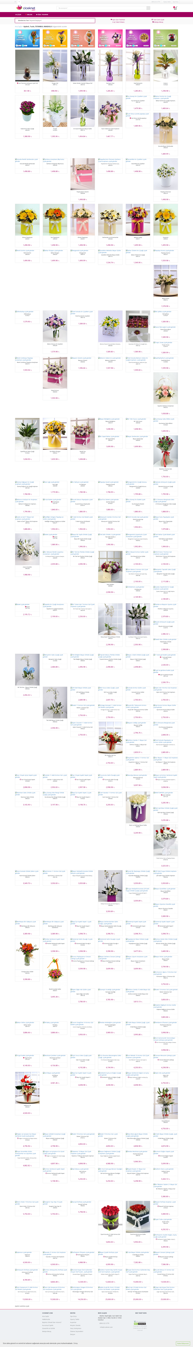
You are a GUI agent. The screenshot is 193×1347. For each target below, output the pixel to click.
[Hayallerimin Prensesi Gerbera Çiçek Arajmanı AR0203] (110, 160)
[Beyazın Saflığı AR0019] (136, 723)
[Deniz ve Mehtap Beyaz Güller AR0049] (138, 807)
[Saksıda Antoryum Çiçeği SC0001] (165, 483)
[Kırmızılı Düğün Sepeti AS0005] (165, 1153)
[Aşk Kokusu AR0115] (80, 1169)
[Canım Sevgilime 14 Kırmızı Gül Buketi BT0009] (83, 1024)
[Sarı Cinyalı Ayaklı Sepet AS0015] (83, 776)
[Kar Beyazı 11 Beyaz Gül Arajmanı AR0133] (165, 759)
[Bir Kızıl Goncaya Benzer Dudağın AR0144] (110, 1170)
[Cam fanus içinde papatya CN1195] (138, 115)
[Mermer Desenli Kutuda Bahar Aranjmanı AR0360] (110, 326)
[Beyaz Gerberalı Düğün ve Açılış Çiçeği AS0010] (138, 1074)
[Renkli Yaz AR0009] (83, 434)
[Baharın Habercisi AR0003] (109, 358)
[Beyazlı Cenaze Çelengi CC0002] (165, 1253)
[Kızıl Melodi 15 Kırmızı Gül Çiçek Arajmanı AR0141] (138, 1056)
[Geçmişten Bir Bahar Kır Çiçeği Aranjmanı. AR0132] (138, 326)
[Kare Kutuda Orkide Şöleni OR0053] (27, 872)
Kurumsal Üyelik (47, 1325)
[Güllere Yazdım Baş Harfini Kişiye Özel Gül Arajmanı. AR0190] (110, 1271)
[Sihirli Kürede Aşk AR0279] (137, 517)
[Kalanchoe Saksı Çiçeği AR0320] (27, 111)
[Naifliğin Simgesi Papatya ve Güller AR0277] (55, 518)
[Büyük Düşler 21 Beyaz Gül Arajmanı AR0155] (138, 1170)
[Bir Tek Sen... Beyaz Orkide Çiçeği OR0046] (27, 670)
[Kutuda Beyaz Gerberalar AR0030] (165, 128)
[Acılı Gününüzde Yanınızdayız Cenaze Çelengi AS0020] (165, 1039)
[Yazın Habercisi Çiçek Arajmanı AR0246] (110, 111)
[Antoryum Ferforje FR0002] (26, 1270)
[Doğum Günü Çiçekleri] (27, 38)
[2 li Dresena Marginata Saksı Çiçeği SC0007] (165, 501)
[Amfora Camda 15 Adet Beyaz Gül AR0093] (138, 991)
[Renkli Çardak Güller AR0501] (55, 971)
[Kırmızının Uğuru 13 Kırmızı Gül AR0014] (165, 973)
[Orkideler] (55, 38)
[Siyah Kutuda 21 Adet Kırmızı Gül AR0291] (110, 1217)
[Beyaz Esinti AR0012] (165, 281)
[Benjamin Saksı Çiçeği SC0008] (55, 656)
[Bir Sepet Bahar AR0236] (108, 436)
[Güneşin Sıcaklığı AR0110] (109, 990)
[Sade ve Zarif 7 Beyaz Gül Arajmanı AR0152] (27, 518)
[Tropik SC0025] (55, 111)
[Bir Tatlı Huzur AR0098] (136, 419)
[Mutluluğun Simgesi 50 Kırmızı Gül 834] (83, 1288)
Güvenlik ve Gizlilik (48, 1328)
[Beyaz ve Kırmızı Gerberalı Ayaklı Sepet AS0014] (165, 776)
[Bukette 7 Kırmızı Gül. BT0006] (165, 451)
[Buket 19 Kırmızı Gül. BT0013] (110, 1135)
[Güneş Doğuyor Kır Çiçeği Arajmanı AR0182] (27, 483)
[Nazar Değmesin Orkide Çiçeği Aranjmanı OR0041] (110, 1153)
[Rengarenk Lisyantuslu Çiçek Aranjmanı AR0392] (138, 536)
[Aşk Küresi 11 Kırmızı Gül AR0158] (55, 872)
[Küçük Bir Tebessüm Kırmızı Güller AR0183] (138, 706)
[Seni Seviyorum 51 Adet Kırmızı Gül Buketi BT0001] (27, 1288)
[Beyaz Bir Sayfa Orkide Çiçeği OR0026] (83, 536)
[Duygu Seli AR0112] (55, 65)
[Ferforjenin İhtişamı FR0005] (82, 1252)
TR (19, 2)
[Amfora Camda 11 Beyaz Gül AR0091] (138, 741)
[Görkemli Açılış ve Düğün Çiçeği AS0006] (110, 1074)
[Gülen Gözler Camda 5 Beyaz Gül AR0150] (83, 65)
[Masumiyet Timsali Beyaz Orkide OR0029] (110, 619)
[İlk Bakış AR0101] (51, 1023)
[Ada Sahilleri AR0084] (110, 567)
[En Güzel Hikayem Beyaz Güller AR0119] (83, 111)
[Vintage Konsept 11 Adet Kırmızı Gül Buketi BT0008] (110, 706)
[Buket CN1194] (22, 604)
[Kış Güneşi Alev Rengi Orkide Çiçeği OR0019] (55, 794)
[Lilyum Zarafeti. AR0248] (27, 549)
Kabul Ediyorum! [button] (183, 1343)
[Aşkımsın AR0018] (23, 1252)
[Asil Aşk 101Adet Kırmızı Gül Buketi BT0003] (138, 1288)
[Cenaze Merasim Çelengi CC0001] (165, 1056)
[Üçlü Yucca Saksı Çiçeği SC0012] (83, 1056)
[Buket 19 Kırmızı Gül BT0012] (83, 1134)
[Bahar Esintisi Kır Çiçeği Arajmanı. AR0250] (165, 97)
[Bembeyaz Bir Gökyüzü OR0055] (27, 923)
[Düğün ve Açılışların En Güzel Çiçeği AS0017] (55, 1153)
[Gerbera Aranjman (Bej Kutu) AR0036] (55, 160)
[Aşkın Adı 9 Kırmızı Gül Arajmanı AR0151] (165, 689)
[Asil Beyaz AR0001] (51, 1073)
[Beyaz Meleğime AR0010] (109, 419)
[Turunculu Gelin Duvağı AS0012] (110, 776)
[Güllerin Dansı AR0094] (163, 1169)
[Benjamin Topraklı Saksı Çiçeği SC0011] (165, 570)
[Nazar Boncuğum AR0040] (164, 327)
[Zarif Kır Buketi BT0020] (108, 500)
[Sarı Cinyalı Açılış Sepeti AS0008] (27, 776)
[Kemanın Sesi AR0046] (110, 65)
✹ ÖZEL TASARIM (42, 14)
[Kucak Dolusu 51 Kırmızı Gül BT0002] (165, 1271)
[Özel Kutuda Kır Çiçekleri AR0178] (83, 313)
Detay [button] (75, 1343)
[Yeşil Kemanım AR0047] (138, 65)
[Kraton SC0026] (165, 65)
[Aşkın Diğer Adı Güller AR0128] (83, 991)
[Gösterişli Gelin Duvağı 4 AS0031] (110, 940)
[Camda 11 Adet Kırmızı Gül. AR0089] (55, 776)
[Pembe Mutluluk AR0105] (136, 1152)
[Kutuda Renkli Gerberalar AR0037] (27, 160)
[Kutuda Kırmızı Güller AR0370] (138, 689)
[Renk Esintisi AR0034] (24, 251)
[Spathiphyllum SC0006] (163, 358)
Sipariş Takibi (74, 1319)
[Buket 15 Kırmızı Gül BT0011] (165, 990)
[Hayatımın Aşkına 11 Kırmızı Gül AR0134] (138, 759)
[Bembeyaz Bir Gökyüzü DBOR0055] (55, 923)
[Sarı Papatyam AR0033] (55, 220)
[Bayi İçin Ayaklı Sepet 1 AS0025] (83, 923)
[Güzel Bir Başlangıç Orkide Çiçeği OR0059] (138, 872)
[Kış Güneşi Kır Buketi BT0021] (138, 501)
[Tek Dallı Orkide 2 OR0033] (109, 535)
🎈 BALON (28, 14)
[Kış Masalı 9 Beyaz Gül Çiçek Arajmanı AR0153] (138, 619)
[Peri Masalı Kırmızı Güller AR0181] (138, 553)
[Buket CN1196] (50, 535)
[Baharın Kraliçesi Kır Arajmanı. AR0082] (27, 501)
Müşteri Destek (75, 1325)
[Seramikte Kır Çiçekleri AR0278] (138, 160)
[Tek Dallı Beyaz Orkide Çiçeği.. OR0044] (55, 702)
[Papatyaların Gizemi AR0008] (83, 174)
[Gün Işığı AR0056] (51, 482)
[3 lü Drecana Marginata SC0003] (165, 724)
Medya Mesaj (46, 1331)
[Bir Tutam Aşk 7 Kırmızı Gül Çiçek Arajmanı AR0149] (83, 605)
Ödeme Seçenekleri (76, 1331)
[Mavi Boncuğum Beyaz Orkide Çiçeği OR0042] (138, 1135)
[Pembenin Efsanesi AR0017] (165, 1023)
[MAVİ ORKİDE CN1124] (163, 793)
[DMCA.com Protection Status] (140, 1323)
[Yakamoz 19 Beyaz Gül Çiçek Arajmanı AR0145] (83, 1153)
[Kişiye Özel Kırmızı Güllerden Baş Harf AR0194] (138, 1271)
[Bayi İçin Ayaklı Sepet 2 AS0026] (83, 794)
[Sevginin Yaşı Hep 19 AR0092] (55, 1203)
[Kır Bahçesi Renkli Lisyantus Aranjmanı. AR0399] (55, 553)
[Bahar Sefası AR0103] (24, 1023)
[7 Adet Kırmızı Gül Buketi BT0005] (83, 518)
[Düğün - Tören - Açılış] (82, 38)
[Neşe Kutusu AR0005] (55, 373)
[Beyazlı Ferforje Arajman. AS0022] (165, 1203)
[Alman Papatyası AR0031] (83, 220)
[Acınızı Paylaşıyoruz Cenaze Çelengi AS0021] (83, 958)
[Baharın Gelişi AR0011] (138, 220)
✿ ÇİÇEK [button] (18, 14)
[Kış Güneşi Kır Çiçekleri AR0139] (138, 97)
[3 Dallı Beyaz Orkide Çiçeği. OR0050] (138, 1024)
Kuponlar (73, 1322)
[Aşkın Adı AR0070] (161, 1073)
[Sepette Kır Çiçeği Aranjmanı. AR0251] (55, 605)
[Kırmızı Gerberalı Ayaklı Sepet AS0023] (55, 1170)
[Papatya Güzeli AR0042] (108, 482)
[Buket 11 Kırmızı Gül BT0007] (83, 705)
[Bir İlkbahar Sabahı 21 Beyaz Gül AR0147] (165, 1185)
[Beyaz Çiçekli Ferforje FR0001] (110, 1253)
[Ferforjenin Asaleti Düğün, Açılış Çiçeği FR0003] (165, 1236)
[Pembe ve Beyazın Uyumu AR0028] (165, 605)
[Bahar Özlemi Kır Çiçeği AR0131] (138, 252)
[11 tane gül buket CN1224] (164, 655)
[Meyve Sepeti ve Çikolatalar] (138, 38)
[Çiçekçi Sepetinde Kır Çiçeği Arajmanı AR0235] (165, 588)
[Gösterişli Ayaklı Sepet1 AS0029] (165, 923)
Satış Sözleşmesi (75, 1328)
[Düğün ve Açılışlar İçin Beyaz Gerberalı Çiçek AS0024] (27, 1135)
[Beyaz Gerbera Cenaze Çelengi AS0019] (110, 958)
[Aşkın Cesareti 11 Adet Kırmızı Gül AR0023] (83, 724)
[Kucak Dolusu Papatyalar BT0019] (83, 501)
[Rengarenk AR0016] (79, 251)
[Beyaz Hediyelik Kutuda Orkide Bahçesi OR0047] (83, 872)
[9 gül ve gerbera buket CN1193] (165, 671)
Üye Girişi (175, 2)
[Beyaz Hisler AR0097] (162, 957)
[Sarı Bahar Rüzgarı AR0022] (55, 434)
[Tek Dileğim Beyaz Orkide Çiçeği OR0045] (83, 656)
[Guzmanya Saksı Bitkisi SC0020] (165, 420)
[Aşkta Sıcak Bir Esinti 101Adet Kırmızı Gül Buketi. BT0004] (110, 1288)
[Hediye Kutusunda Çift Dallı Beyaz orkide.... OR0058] (110, 886)
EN (15, 2)
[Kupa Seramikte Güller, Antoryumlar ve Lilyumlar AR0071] (27, 1154)
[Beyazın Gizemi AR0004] (81, 358)
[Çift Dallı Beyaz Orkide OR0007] (83, 689)
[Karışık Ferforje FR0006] (81, 1202)
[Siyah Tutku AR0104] (162, 1219)
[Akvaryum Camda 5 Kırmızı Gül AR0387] (110, 518)
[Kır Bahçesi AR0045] (80, 482)
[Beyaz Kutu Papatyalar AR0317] (165, 518)
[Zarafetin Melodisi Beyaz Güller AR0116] (110, 252)
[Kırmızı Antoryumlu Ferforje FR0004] (55, 1271)
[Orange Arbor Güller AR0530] (27, 954)
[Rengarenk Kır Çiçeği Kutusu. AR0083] (138, 483)
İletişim (72, 1334)
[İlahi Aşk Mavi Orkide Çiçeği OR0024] (165, 809)
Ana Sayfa (18, 26)
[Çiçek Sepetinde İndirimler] (110, 38)
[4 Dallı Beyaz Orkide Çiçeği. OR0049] (165, 1135)
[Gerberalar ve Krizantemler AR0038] (110, 220)
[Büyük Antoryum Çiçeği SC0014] (165, 623)
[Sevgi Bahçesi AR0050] (165, 1103)
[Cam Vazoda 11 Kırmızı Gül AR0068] (110, 794)
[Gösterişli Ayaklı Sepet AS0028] (138, 923)
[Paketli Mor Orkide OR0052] (165, 639)
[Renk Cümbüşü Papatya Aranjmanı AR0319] (27, 359)
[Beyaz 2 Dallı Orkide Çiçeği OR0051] (138, 656)
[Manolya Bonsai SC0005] (136, 775)
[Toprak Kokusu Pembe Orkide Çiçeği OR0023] (110, 656)
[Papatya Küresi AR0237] (163, 251)
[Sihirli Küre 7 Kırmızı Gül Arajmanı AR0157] (165, 553)
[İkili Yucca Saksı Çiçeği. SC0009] (110, 689)
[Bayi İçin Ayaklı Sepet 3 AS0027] (83, 1074)
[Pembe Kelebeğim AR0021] (109, 1023)
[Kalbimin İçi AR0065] (27, 1088)
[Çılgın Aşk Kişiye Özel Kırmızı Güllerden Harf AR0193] (165, 1288)
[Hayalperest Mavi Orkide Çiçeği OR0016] (138, 940)
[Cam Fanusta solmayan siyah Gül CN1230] (27, 65)
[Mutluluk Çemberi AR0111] (54, 1055)
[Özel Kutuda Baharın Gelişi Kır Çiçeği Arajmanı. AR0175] (138, 359)
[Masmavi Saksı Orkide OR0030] (27, 794)
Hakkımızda (46, 1319)
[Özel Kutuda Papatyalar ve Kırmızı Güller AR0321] (165, 741)
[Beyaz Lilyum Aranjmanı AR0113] (138, 958)
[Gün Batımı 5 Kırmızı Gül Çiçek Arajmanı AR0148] (138, 570)
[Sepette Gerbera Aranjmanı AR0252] (165, 388)
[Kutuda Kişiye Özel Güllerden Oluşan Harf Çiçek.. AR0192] (83, 1271)
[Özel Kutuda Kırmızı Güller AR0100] (138, 1217)
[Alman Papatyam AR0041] (27, 220)
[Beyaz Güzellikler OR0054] (164, 889)
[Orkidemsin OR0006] (135, 587)
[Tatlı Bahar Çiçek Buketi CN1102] (165, 536)
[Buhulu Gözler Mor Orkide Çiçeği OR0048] (165, 940)
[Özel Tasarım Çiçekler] (165, 38)
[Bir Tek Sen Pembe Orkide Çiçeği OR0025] (83, 553)
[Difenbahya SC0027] (24, 312)
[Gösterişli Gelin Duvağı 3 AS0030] (83, 940)
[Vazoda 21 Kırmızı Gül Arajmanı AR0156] (55, 1253)
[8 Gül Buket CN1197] (52, 500)
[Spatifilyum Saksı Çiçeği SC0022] (27, 434)
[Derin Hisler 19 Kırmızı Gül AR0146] (27, 1203)
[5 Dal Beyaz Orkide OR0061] (137, 1252)
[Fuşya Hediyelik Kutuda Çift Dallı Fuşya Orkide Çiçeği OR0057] (138, 890)
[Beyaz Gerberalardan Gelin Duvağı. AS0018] (110, 923)
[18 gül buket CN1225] (24, 1055)
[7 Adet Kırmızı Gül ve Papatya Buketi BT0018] (165, 840)
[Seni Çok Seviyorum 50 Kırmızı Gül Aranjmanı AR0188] (55, 1288)
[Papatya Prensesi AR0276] (165, 174)
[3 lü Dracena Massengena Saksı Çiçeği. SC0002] (110, 1056)
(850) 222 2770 (155, 2)
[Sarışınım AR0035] (165, 220)
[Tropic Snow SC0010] (162, 343)
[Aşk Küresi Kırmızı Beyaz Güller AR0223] (165, 706)
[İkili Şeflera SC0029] (162, 312)
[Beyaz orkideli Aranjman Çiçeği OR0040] (55, 1135)
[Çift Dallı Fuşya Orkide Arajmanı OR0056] (165, 872)
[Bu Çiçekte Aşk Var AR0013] (110, 737)
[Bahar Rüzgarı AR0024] (53, 251)
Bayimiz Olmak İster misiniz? (51, 1322)
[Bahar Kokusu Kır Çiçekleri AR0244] (55, 326)
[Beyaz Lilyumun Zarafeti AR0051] (165, 905)
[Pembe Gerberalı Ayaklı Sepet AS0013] (55, 940)
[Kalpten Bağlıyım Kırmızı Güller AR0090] (165, 1006)
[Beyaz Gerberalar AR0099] (137, 436)
